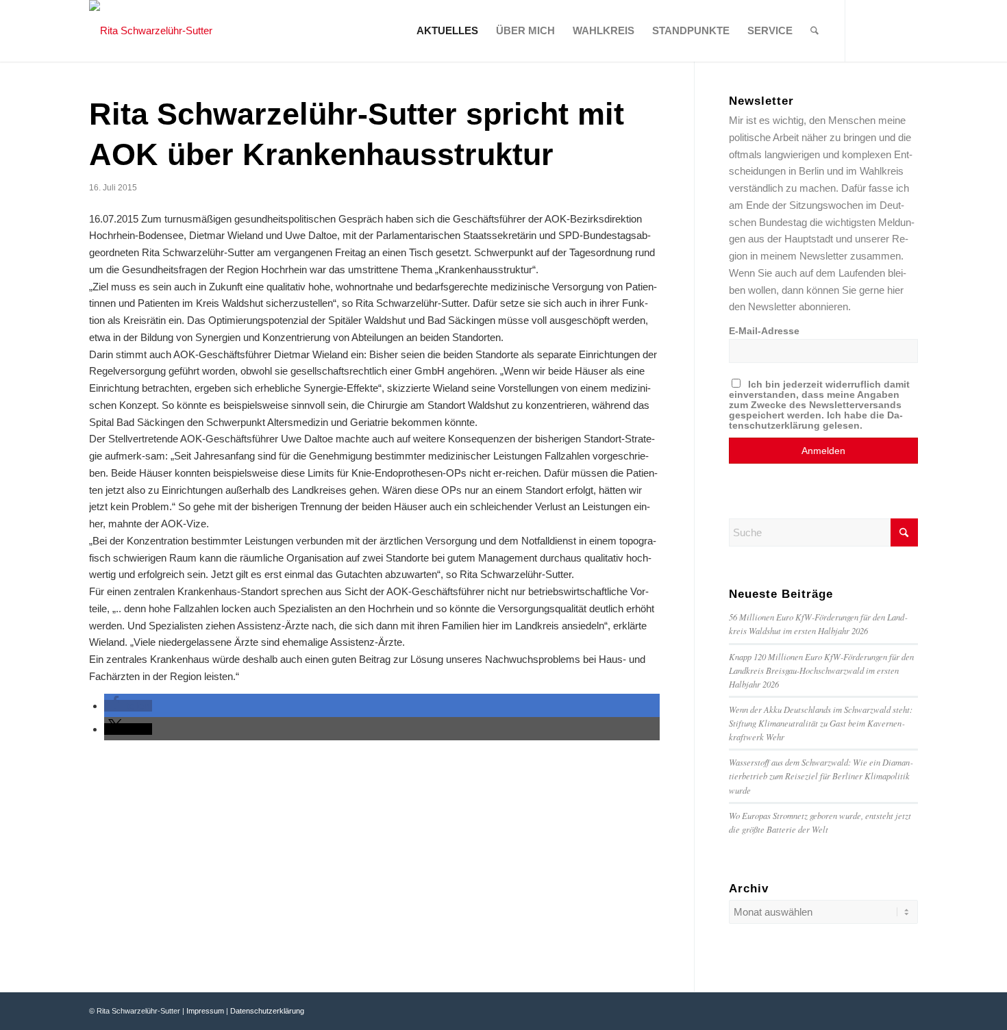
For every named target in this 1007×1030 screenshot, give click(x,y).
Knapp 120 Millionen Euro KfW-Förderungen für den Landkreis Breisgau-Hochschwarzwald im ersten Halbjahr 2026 (821, 670)
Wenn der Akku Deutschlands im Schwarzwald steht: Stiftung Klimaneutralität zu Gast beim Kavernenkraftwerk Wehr (820, 722)
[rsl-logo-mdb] (150, 31)
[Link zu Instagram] (907, 30)
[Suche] (814, 31)
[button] (128, 706)
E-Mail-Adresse (764, 331)
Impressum (205, 1011)
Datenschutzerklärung (267, 1011)
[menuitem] (447, 31)
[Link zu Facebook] (866, 30)
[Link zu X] (887, 30)
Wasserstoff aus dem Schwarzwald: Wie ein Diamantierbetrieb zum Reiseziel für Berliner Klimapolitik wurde (820, 775)
